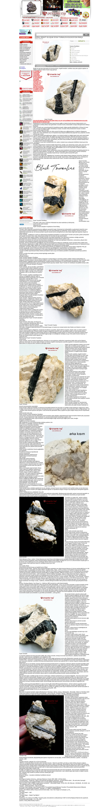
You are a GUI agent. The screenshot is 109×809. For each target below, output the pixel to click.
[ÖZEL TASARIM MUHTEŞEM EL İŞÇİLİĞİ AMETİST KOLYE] (21, 137)
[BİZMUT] (21, 169)
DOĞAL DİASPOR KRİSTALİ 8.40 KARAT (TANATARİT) (27, 192)
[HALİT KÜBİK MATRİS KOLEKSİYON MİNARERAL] (21, 161)
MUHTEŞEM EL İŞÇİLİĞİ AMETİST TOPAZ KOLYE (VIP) (28, 144)
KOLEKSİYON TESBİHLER (25, 52)
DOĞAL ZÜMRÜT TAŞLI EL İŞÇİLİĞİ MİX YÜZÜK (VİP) (28, 115)
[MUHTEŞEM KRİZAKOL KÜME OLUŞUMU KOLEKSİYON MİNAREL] (21, 201)
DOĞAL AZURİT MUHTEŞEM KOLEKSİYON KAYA (27, 208)
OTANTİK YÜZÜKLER (24, 58)
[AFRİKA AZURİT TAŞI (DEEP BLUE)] (21, 189)
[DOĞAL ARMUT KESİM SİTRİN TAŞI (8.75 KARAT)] (21, 133)
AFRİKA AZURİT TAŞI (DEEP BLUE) (27, 188)
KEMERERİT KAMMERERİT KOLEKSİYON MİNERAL (24, 108)
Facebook (33, 806)
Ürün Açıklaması (41, 65)
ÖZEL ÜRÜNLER (23, 59)
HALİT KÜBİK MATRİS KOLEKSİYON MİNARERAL (27, 160)
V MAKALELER (23, 61)
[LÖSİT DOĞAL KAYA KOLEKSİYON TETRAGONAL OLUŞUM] (21, 129)
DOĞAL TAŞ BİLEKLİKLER (25, 47)
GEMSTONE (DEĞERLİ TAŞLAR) (24, 51)
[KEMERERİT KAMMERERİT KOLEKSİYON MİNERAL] (22, 108)
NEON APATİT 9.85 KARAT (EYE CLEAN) (27, 204)
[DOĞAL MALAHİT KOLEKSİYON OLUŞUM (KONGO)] (21, 181)
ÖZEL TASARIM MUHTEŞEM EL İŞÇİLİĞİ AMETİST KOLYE (28, 136)
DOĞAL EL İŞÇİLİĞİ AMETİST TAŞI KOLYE (27, 172)
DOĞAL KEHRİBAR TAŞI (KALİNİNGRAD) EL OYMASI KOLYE (27, 120)
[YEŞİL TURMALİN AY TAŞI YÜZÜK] (21, 197)
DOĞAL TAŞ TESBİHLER (25, 48)
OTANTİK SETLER (23, 56)
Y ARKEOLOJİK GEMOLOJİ (25, 64)
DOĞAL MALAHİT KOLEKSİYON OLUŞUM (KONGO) (28, 180)
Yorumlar (58, 65)
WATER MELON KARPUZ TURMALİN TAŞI (27, 124)
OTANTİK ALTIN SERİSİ (24, 55)
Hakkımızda (22, 806)
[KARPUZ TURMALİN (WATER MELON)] (21, 149)
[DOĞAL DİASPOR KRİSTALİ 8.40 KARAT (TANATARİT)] (21, 193)
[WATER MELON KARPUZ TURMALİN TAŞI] (21, 125)
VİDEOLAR (22, 62)
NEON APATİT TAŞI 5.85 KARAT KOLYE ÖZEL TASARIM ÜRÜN (28, 99)
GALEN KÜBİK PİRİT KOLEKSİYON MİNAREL (27, 140)
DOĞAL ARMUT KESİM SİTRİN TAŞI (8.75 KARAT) (28, 132)
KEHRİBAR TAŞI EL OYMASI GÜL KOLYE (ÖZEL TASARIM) (27, 184)
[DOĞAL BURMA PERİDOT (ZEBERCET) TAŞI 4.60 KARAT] (21, 97)
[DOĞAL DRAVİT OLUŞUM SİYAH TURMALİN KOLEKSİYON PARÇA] (21, 153)
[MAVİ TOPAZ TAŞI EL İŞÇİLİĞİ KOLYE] (21, 157)
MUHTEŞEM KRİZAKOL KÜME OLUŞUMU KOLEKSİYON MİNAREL (26, 201)
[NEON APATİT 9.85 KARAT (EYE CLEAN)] (21, 205)
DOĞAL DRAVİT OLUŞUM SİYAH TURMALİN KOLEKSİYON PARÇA (25, 153)
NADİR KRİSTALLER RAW (25, 54)
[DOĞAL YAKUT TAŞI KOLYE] (21, 213)
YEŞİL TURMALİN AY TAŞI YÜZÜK (27, 196)
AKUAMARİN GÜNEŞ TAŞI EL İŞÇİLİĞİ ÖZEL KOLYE (27, 103)
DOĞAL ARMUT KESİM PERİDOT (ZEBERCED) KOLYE (28, 176)
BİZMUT (24, 167)
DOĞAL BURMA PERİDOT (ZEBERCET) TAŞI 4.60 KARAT (27, 95)
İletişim (29, 806)
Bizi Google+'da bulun (43, 806)
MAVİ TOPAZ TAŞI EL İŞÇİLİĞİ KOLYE (27, 156)
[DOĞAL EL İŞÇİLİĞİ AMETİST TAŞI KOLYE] (21, 173)
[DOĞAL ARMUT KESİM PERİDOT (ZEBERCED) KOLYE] (21, 177)
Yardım (26, 806)
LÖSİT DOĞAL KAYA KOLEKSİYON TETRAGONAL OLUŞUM (25, 128)
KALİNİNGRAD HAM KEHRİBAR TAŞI (27, 164)
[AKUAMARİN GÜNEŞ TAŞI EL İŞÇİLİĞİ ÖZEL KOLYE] (22, 104)
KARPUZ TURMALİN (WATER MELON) (27, 148)
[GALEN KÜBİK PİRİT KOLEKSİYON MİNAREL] (21, 141)
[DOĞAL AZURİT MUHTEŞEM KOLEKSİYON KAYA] (21, 209)
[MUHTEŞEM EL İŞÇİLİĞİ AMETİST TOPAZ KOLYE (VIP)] (21, 145)
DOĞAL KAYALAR (23, 45)
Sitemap (49, 806)
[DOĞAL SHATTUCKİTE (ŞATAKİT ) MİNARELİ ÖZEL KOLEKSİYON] (21, 113)
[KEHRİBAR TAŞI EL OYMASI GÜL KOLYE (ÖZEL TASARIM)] (21, 185)
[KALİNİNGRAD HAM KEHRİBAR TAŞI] (21, 165)
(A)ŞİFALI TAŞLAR (23, 44)
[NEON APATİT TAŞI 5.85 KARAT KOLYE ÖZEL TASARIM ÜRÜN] (21, 101)
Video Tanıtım (50, 65)
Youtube (37, 806)
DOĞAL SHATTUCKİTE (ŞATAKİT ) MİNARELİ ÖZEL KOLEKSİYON (27, 111)
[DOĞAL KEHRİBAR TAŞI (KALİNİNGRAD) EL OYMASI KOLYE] (21, 121)
